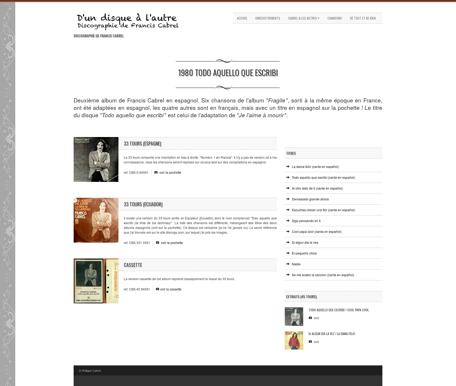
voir (316, 318)
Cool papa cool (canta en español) (316, 231)
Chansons (334, 18)
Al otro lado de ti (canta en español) (317, 188)
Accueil (242, 18)
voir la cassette (171, 289)
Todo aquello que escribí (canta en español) (323, 177)
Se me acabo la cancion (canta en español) (323, 274)
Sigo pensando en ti (306, 220)
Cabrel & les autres (302, 18)
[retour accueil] (138, 21)
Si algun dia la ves (305, 242)
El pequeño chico (304, 253)
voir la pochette (170, 172)
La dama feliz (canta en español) (315, 166)
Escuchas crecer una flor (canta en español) (323, 210)
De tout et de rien (363, 18)
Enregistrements (267, 18)
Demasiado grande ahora (310, 199)
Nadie (296, 264)
